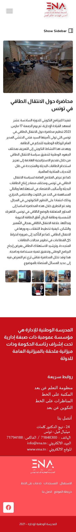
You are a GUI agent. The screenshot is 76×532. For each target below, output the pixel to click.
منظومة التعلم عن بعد (53, 387)
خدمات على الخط (31, 483)
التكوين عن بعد (60, 407)
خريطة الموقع (63, 491)
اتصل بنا (47, 491)
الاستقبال (66, 483)
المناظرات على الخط (54, 400)
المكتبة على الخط (57, 394)
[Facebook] (8, 507)
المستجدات (51, 483)
